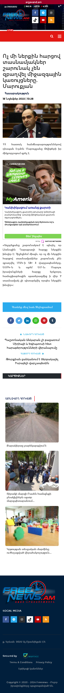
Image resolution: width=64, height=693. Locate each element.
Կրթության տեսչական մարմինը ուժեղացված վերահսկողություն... (29, 551)
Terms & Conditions (21, 662)
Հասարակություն (17, 93)
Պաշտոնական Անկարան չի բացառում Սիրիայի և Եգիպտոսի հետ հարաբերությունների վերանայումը (32, 343)
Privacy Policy (44, 662)
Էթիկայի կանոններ (30, 668)
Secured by (10, 655)
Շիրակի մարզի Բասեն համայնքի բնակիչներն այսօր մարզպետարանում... (29, 497)
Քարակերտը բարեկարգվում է (27, 445)
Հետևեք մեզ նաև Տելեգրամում (32, 307)
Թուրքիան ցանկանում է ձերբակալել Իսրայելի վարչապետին (32, 361)
